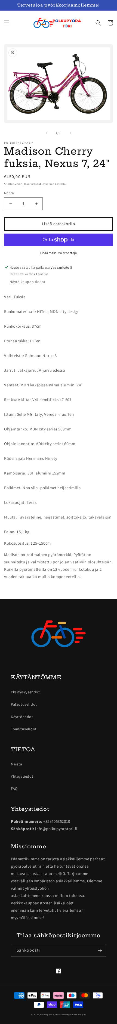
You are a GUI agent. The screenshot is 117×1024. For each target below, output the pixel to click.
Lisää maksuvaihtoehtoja (58, 253)
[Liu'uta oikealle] (70, 133)
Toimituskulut (32, 184)
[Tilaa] (100, 950)
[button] (7, 23)
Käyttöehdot (22, 716)
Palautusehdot (24, 704)
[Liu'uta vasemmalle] (47, 133)
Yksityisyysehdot (25, 692)
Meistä (16, 764)
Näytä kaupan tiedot (27, 281)
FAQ (14, 788)
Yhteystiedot (22, 776)
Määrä (9, 193)
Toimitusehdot (24, 729)
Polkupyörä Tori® (50, 1014)
